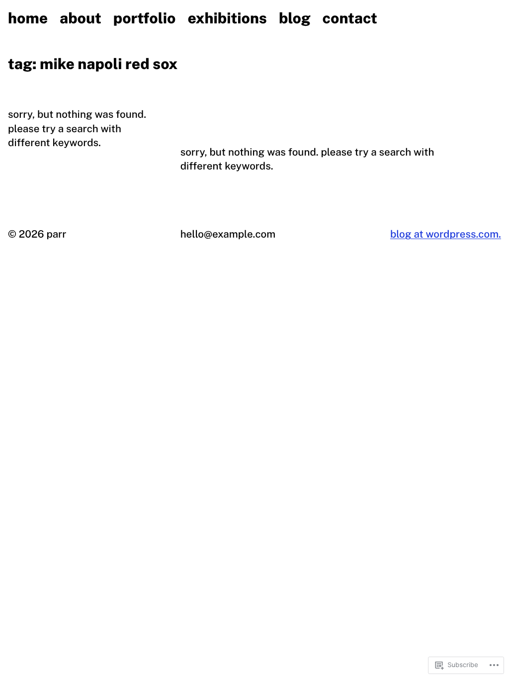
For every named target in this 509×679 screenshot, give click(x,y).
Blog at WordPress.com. (445, 234)
